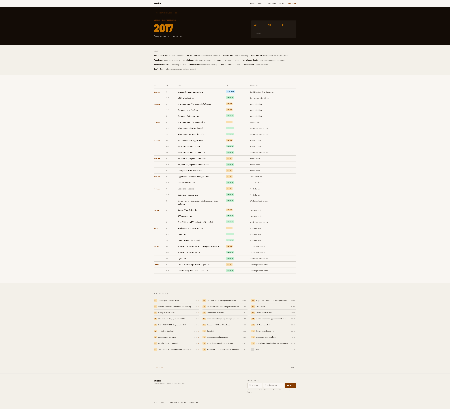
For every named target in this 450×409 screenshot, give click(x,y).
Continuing (292, 3)
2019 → (293, 368)
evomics (157, 3)
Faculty (261, 3)
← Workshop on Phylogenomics (165, 13)
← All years (158, 368)
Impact (282, 3)
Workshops (272, 3)
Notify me (290, 385)
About (252, 3)
